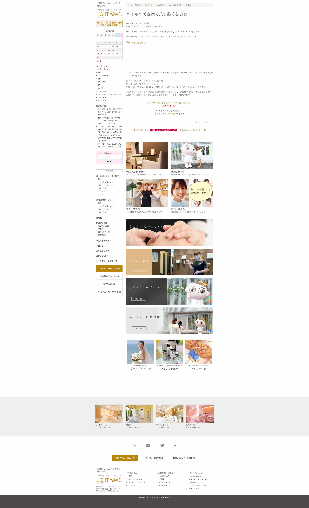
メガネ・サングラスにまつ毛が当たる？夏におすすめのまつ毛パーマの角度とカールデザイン (110, 129)
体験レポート (102, 245)
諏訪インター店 (104, 232)
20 (109, 50)
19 (105, 50)
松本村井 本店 (103, 226)
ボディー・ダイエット (106, 185)
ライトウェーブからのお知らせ (110, 94)
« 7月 (99, 61)
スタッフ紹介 (102, 256)
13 (109, 46)
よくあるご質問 (102, 250)
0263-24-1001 (103, 491)
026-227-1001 (195, 427)
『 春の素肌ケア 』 (142, 130)
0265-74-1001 (134, 427)
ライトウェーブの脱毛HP (166, 113)
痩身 (99, 79)
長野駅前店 (102, 235)
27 (109, 54)
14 (113, 46)
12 (105, 46)
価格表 (99, 217)
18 (101, 50)
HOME (109, 171)
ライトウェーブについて (106, 261)
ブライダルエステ (195, 473)
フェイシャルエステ (105, 182)
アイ (99, 85)
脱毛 (99, 72)
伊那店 (100, 229)
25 (101, 54)
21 (113, 50)
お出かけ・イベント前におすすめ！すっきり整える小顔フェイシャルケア (110, 112)
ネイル (100, 88)
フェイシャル (103, 75)
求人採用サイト (195, 482)
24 (98, 54)
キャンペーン (103, 97)
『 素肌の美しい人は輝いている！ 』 (191, 130)
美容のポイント (104, 69)
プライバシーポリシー (197, 485)
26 (105, 54)
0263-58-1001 (104, 427)
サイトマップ (194, 488)
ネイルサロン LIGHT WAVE (199, 479)
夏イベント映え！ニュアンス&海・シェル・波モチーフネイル (110, 145)
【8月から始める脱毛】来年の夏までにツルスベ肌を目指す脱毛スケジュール (110, 138)
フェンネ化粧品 (195, 476)
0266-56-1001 (164, 427)
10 (98, 46)
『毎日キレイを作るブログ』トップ (163, 130)
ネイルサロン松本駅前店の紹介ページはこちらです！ (169, 102)
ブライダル (102, 191)
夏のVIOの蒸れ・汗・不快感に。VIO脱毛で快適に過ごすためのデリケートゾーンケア (110, 121)
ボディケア (102, 82)
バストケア (102, 100)
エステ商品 (102, 91)
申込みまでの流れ (103, 240)
